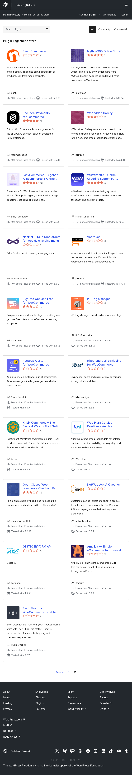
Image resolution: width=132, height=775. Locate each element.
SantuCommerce (34, 51)
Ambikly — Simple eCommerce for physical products (104, 548)
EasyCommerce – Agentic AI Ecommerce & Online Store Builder (40, 177)
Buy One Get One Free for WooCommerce (38, 300)
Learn (71, 691)
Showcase (41, 691)
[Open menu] (127, 5)
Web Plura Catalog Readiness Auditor (99, 424)
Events (104, 697)
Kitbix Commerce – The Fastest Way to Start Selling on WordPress (42, 424)
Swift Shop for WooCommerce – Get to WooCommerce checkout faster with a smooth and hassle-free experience (40, 610)
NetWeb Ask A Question (104, 484)
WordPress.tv (77, 708)
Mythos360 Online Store (103, 51)
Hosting (7, 703)
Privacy (7, 708)
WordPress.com (14, 719)
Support (72, 697)
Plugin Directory (11, 14)
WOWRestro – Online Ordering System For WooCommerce (101, 177)
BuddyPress (12, 736)
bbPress (9, 730)
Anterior (60, 672)
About (6, 691)
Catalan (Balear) (20, 751)
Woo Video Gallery (100, 113)
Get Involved (107, 691)
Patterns (40, 708)
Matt (7, 725)
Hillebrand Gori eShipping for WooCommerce (104, 362)
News (6, 697)
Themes (40, 697)
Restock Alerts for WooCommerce (36, 362)
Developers (74, 703)
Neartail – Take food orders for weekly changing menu (42, 238)
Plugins (39, 703)
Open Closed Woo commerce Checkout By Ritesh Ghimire (39, 486)
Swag (105, 708)
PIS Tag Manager (98, 299)
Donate (106, 703)
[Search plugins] (47, 29)
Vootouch (93, 237)
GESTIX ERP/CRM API (37, 546)
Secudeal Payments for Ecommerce (36, 114)
